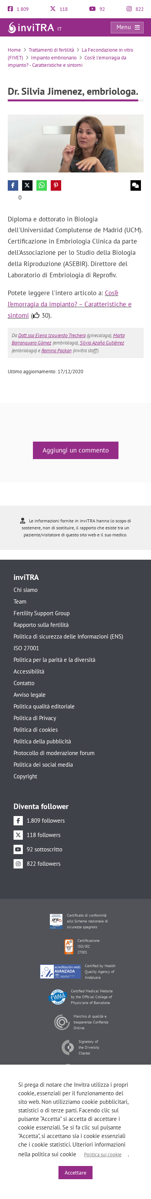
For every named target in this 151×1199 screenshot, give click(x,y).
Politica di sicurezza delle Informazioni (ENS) (68, 636)
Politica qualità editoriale (44, 706)
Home (14, 50)
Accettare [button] (75, 1172)
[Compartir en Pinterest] (56, 185)
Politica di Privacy (35, 718)
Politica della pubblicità (42, 741)
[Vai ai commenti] (135, 185)
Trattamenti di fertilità (51, 50)
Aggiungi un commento (76, 450)
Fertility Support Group (42, 613)
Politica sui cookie (103, 1154)
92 (101, 9)
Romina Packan (56, 350)
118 (63, 9)
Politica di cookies (36, 730)
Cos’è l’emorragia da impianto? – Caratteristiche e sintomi (70, 304)
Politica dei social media (43, 764)
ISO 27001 (26, 648)
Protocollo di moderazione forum (54, 753)
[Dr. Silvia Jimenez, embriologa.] (76, 142)
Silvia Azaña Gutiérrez (102, 342)
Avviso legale (30, 695)
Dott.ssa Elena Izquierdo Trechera (52, 335)
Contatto (24, 683)
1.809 (22, 9)
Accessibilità (29, 671)
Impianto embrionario (54, 57)
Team (20, 601)
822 (139, 9)
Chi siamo (26, 590)
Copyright (25, 776)
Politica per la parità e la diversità (54, 660)
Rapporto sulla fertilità (41, 625)
